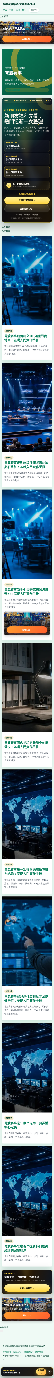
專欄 (18, 10)
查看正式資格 (27, 1288)
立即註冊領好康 (27, 200)
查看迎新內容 (27, 209)
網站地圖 (39, 1352)
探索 (5, 10)
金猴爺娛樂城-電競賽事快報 (19, 4)
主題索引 (7, 1352)
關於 (24, 10)
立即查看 (41, 1371)
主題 (11, 10)
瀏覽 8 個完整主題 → (14, 90)
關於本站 (28, 1352)
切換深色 (34, 10)
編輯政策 (17, 1352)
